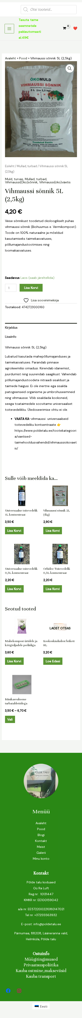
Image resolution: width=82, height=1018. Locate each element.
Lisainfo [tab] (10, 337)
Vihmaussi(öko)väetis (55, 182)
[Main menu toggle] (9, 28)
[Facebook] (8, 990)
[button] (70, 68)
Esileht (9, 166)
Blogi (41, 835)
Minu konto (41, 859)
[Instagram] (19, 990)
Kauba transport (41, 976)
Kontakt (41, 841)
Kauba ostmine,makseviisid (41, 970)
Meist (41, 847)
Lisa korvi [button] (14, 531)
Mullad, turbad (27, 166)
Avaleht (10, 58)
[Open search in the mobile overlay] (49, 9)
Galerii (41, 853)
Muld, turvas (14, 179)
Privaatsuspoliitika (41, 965)
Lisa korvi (31, 288)
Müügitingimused (41, 959)
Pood (23, 58)
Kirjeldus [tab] (11, 327)
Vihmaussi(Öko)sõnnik (21, 182)
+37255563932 (45, 915)
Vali (10, 719)
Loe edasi (53, 661)
